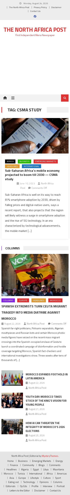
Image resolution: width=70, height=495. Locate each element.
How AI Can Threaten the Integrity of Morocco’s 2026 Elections (45, 427)
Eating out (13, 482)
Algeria (25, 469)
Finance (14, 465)
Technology (29, 482)
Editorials (10, 486)
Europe (23, 300)
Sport (58, 478)
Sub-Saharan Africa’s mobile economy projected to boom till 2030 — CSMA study (32, 174)
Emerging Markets (45, 161)
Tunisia (21, 473)
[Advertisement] (35, 68)
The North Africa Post (19, 7)
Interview (47, 486)
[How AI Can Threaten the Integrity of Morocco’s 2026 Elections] (12, 426)
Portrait (61, 486)
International (31, 166)
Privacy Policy (40, 7)
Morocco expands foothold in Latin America (47, 376)
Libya (45, 469)
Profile (35, 486)
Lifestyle (34, 478)
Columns (12, 248)
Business (24, 161)
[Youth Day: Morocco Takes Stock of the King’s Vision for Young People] (12, 400)
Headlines (12, 166)
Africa (10, 161)
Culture (47, 478)
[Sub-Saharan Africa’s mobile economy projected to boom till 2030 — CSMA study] (35, 136)
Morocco (55, 300)
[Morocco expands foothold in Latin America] (12, 378)
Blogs (42, 465)
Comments (54, 465)
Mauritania (58, 469)
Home (10, 461)
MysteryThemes (50, 456)
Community (28, 465)
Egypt (36, 469)
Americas (62, 473)
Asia (12, 478)
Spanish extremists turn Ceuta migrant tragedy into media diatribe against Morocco (34, 312)
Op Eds (23, 486)
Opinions (44, 482)
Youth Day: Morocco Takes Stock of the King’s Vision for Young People (46, 401)
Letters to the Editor (20, 490)
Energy (59, 461)
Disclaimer (56, 7)
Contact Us (35, 11)
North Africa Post (36, 323)
